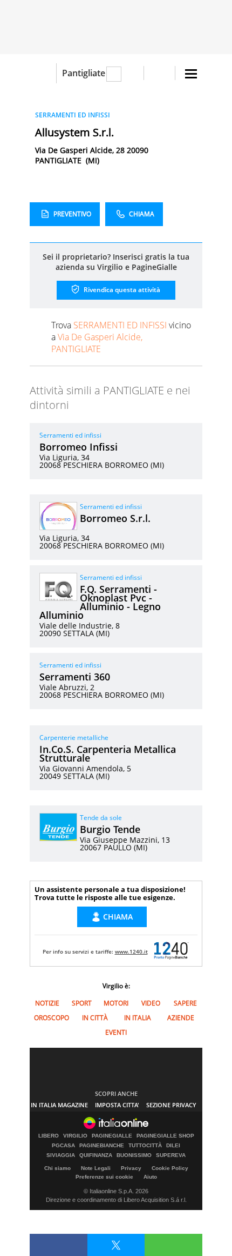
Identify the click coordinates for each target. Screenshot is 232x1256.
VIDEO (150, 1003)
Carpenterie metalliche (73, 737)
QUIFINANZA (95, 1155)
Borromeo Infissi (78, 446)
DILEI (173, 1145)
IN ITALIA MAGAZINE (59, 1105)
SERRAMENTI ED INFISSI (72, 115)
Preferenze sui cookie (104, 1177)
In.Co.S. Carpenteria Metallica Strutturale (107, 753)
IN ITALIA (137, 1017)
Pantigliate (83, 73)
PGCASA (63, 1145)
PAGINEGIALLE (112, 1136)
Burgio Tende (110, 829)
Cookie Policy (170, 1168)
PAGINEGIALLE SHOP (165, 1136)
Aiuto (150, 1177)
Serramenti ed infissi (70, 435)
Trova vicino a (121, 337)
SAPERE (185, 1003)
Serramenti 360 (74, 676)
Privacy (131, 1168)
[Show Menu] (191, 74)
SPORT (82, 1003)
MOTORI (116, 1003)
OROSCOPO (51, 1017)
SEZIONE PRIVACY (171, 1105)
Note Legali (96, 1168)
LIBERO (48, 1136)
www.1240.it (131, 951)
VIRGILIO (75, 1136)
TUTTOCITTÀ (145, 1145)
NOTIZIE (47, 1003)
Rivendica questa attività (121, 289)
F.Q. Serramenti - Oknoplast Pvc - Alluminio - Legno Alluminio (100, 602)
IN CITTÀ (95, 1017)
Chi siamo (57, 1168)
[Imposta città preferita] (43, 73)
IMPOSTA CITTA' (117, 1105)
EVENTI (116, 1032)
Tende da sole (101, 817)
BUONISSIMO (134, 1155)
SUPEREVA (171, 1155)
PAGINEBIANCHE (101, 1145)
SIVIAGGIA (60, 1155)
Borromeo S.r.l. (115, 518)
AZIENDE (180, 1017)
